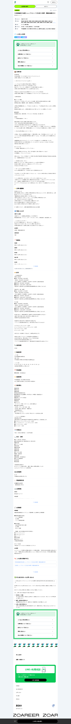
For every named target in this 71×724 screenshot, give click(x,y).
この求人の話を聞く (37, 721)
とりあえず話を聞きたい (24, 50)
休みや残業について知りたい (25, 65)
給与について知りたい (23, 58)
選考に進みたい (22, 62)
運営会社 (17, 699)
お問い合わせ (18, 692)
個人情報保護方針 (19, 689)
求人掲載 (17, 695)
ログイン (46, 6)
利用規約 (17, 685)
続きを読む (36, 266)
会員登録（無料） (24, 6)
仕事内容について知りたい (24, 54)
